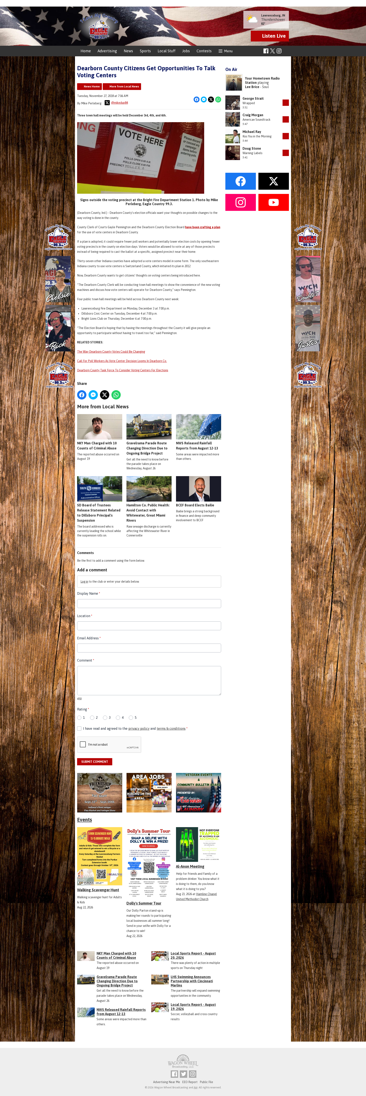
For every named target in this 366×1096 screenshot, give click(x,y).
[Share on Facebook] (197, 99)
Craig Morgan (253, 115)
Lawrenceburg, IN (273, 15)
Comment (85, 660)
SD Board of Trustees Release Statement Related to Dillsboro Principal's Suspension (98, 512)
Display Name (88, 593)
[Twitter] (183, 1074)
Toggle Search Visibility (286, 51)
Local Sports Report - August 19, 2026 (193, 1007)
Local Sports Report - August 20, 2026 (193, 955)
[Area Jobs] (149, 793)
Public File (206, 1082)
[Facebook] (265, 50)
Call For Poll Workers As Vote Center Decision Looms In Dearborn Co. (122, 361)
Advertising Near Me (166, 1082)
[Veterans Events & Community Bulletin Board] (198, 793)
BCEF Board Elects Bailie (195, 505)
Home (85, 51)
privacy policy (139, 728)
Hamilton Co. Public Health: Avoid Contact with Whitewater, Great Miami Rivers (147, 512)
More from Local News (124, 86)
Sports (145, 51)
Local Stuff (166, 51)
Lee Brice (252, 87)
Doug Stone (252, 148)
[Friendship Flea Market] (99, 793)
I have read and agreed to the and (135, 728)
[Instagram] (279, 50)
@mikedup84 (119, 102)
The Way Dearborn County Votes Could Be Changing (111, 351)
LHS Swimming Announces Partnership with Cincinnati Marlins (192, 981)
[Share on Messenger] (204, 99)
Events (84, 819)
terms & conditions (171, 728)
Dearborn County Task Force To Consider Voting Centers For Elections (122, 370)
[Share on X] (211, 99)
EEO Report (190, 1082)
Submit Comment (94, 761)
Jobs (186, 51)
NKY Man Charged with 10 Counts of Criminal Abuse (97, 445)
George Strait (253, 98)
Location (84, 616)
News (128, 51)
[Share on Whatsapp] (218, 99)
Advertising (107, 51)
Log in (84, 581)
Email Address (89, 638)
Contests (204, 51)
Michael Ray (252, 132)
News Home (92, 86)
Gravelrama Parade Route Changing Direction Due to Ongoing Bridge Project (147, 448)
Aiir (195, 1087)
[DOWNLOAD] (286, 103)
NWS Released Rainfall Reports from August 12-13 (197, 445)
